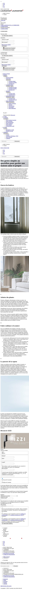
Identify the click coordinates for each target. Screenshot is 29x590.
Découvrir (13, 115)
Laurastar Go (11, 83)
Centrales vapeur (9, 84)
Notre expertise (9, 121)
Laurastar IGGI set (13, 99)
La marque (5, 117)
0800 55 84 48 (6, 556)
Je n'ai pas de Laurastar (6, 479)
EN (4, 6)
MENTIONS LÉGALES (6, 586)
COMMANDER (4, 26)
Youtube (5, 582)
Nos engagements (9, 122)
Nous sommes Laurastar (11, 120)
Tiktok (4, 580)
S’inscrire (15, 566)
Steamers (8, 91)
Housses (10, 104)
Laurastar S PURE (13, 82)
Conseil (7, 134)
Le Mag (5, 116)
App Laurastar (9, 137)
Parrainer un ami (9, 131)
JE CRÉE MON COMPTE (7, 35)
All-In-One (8, 78)
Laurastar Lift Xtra (13, 87)
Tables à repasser (12, 103)
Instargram (5, 579)
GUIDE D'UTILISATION (9, 554)
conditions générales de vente (16, 515)
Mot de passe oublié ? (6, 44)
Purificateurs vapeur (10, 96)
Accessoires (11, 107)
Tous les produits (9, 77)
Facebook (5, 581)
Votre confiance (9, 123)
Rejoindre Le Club (10, 129)
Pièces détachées (12, 108)
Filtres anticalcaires (10, 101)
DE (4, 4)
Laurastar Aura (12, 98)
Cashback (8, 138)
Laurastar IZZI (12, 93)
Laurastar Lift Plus (13, 88)
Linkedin (5, 583)
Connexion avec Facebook (9, 48)
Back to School (6, 73)
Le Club (5, 127)
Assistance (5, 132)
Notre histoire (9, 124)
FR (4, 3)
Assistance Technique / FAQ (12, 136)
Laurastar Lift (11, 89)
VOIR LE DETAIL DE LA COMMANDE (10, 25)
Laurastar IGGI (12, 94)
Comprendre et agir (10, 126)
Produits (5, 74)
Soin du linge (11, 106)
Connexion (3, 20)
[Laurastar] (14, 11)
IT (3, 5)
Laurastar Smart (12, 81)
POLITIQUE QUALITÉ (8, 553)
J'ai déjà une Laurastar (6, 482)
